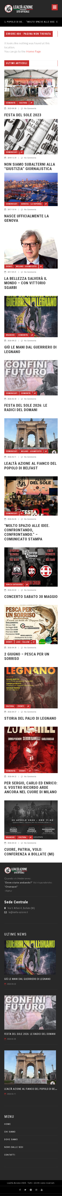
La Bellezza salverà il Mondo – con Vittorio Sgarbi (25, 283)
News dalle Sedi (13, 1147)
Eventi (9, 266)
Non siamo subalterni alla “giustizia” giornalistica (29, 166)
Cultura (23, 103)
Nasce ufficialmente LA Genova (26, 218)
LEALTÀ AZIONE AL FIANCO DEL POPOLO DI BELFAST (30, 465)
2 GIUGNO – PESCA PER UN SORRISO (26, 656)
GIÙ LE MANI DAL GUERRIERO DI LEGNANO (30, 349)
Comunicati (11, 152)
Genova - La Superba (31, 204)
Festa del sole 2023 (22, 115)
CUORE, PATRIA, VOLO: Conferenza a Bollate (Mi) (29, 851)
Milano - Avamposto (26, 266)
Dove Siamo (11, 1139)
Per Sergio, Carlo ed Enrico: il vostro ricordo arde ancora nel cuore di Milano (31, 787)
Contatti (9, 1155)
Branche (10, 335)
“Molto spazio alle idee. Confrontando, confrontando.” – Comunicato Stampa (29, 22)
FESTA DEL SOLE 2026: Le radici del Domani (25, 407)
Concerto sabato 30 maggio (31, 596)
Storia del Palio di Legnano (30, 718)
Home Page (33, 51)
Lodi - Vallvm (22, 642)
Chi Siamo (10, 1132)
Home (7, 1124)
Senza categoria (14, 584)
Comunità (11, 103)
